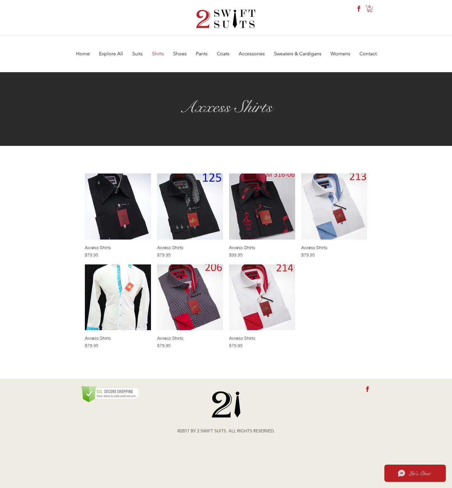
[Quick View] (118, 207)
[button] (370, 8)
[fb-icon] (359, 9)
